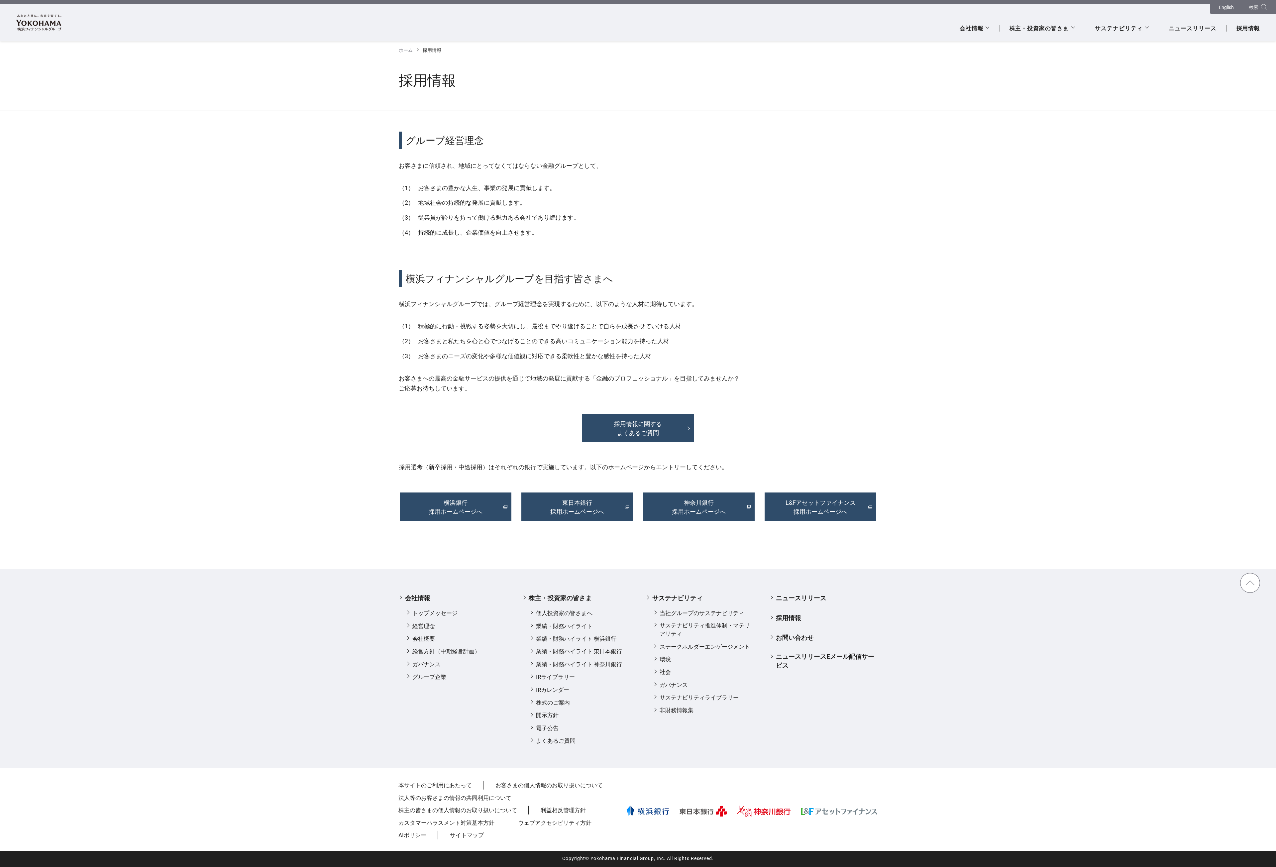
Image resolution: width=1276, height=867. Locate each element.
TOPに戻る (1250, 583)
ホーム (406, 50)
